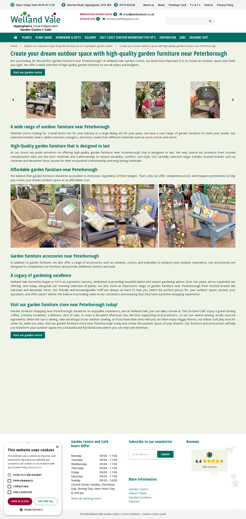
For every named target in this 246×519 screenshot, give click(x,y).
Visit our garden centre (27, 72)
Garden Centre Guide (154, 514)
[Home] (15, 37)
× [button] (57, 447)
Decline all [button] (46, 501)
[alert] (33, 479)
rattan (173, 137)
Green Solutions (131, 514)
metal (157, 137)
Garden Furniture (140, 497)
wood (148, 137)
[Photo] (40, 99)
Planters (134, 501)
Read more (35, 467)
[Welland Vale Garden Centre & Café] (35, 21)
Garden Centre (138, 489)
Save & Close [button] (20, 501)
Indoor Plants (138, 493)
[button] (33, 509)
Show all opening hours (86, 498)
